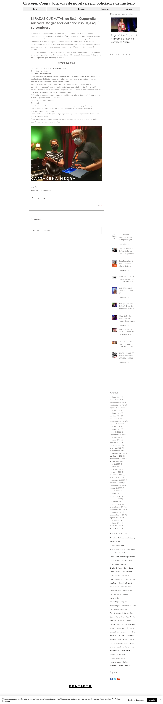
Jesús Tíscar (114, 587)
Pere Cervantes (115, 613)
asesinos (121, 621)
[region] (81, 693)
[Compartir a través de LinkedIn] (44, 198)
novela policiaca (122, 643)
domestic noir (115, 632)
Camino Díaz (114, 557)
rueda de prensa (115, 662)
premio (112, 647)
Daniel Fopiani (115, 572)
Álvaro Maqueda (124, 666)
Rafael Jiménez (127, 613)
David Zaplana (115, 576)
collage (112, 625)
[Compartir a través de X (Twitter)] (38, 198)
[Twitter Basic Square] (115, 679)
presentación (114, 651)
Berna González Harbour (119, 553)
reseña (112, 655)
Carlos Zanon (115, 561)
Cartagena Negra (127, 561)
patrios (131, 643)
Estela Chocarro (115, 579)
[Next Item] (133, 25)
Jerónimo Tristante (125, 583)
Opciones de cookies (136, 700)
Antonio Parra (115, 542)
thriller (125, 662)
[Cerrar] (160, 700)
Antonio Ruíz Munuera (118, 546)
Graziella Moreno (129, 579)
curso (119, 628)
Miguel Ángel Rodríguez (118, 602)
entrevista (131, 632)
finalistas (122, 636)
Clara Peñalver (120, 564)
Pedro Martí (124, 609)
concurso (34, 191)
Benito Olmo (130, 549)
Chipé (112, 564)
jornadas (113, 640)
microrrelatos (123, 640)
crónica (112, 628)
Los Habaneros (45, 191)
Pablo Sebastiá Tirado (128, 606)
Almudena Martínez (117, 538)
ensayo (123, 632)
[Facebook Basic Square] (111, 679)
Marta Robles (114, 598)
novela (112, 643)
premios (131, 647)
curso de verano (128, 628)
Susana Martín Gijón (117, 617)
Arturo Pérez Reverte (117, 549)
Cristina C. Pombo (116, 568)
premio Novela (121, 647)
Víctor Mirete (130, 617)
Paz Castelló (114, 609)
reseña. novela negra (117, 658)
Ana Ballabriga (130, 538)
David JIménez (126, 572)
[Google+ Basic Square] (118, 679)
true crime (113, 666)
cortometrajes (130, 625)
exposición (113, 636)
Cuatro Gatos (128, 568)
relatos (128, 651)
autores (128, 621)
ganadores (130, 636)
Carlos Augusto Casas (128, 557)
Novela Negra (115, 606)
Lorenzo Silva (127, 591)
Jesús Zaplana (125, 587)
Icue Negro (114, 583)
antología (113, 621)
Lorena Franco (115, 591)
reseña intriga (121, 655)
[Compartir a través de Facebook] (32, 198)
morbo (131, 640)
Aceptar (152, 700)
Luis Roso (125, 594)
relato (123, 651)
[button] (105, 9)
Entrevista (125, 576)
